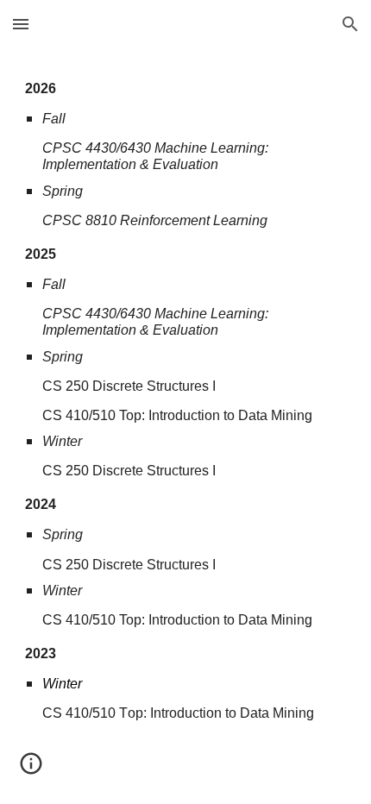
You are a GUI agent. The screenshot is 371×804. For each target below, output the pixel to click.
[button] (20, 23)
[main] (186, 399)
